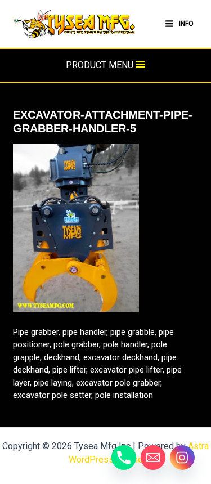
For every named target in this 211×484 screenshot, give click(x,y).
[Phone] (123, 457)
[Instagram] (182, 457)
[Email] (153, 457)
